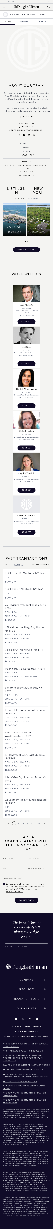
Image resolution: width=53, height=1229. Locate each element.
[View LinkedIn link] (36, 1019)
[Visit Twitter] (33, 135)
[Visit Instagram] (19, 135)
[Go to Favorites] (49, 2)
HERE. (46, 1190)
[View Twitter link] (23, 1019)
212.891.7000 (35, 1124)
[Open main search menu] (48, 6)
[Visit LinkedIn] (28, 135)
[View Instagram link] (29, 1019)
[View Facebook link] (16, 1019)
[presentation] (26, 222)
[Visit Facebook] (24, 135)
